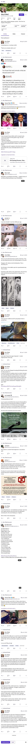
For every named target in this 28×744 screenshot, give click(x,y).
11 (1, 19)
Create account (5, 742)
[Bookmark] (20, 53)
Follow (21, 14)
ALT (25, 436)
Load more (14, 735)
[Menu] (26, 15)
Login (12, 742)
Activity (5, 34)
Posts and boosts (5, 38)
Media (14, 34)
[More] (26, 53)
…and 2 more (22, 343)
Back (4, 1)
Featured (23, 34)
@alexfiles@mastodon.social (6, 15)
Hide (25, 66)
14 (7, 19)
